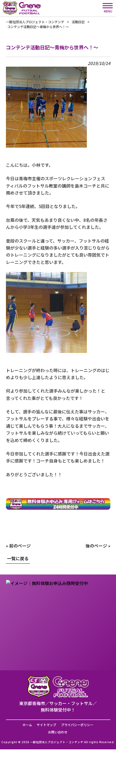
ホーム (27, 725)
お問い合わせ (57, 732)
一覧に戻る (18, 558)
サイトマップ (46, 725)
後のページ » (98, 545)
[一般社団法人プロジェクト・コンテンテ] (22, 8)
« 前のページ (18, 545)
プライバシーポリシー (77, 725)
